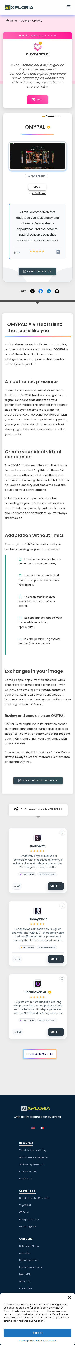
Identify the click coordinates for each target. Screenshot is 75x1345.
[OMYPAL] (37, 156)
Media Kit (24, 1274)
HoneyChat (38, 919)
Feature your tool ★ (30, 1267)
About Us (24, 1281)
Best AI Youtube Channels (34, 1198)
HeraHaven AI (35, 992)
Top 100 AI (25, 1205)
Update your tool (29, 1260)
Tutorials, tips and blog (32, 1150)
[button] (69, 1297)
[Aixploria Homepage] (21, 7)
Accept (38, 1333)
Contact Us (25, 1288)
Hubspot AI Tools (29, 1219)
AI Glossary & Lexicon (31, 1164)
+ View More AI (39, 1054)
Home (14, 20)
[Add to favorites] (62, 833)
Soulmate (38, 846)
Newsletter (25, 1178)
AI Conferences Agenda (33, 1157)
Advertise (25, 1253)
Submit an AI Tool (29, 1246)
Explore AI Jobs (28, 1171)
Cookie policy (26, 1340)
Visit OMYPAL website (40, 780)
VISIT (39, 99)
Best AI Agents (27, 1226)
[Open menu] (68, 7)
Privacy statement (46, 1340)
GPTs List (24, 1212)
